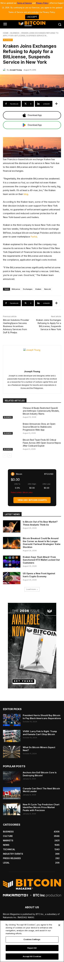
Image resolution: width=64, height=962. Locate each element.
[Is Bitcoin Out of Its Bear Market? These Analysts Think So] (11, 526)
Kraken (38, 289)
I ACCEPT (32, 17)
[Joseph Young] (5, 69)
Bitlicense (16, 289)
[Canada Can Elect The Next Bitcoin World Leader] (11, 793)
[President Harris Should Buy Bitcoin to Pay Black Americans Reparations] (11, 720)
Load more (31, 589)
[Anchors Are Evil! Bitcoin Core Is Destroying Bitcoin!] (11, 777)
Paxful (34, 236)
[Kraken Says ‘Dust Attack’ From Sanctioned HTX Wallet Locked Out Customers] (11, 562)
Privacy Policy (42, 3)
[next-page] (9, 455)
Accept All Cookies (32, 956)
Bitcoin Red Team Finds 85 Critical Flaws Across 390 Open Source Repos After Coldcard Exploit (42, 443)
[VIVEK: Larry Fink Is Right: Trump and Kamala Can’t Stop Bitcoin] (11, 736)
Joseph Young (15, 70)
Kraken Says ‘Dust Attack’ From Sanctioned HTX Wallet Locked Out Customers (41, 560)
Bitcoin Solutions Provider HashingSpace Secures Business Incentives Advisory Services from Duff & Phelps (16, 326)
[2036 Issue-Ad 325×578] (32, 645)
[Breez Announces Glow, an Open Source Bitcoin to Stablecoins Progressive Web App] (11, 428)
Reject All (32, 948)
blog (26, 194)
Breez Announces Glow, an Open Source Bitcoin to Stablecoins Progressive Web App (39, 427)
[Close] (59, 925)
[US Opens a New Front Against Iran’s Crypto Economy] (11, 578)
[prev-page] (5, 455)
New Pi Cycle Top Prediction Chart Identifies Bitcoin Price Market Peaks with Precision (41, 807)
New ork (47, 289)
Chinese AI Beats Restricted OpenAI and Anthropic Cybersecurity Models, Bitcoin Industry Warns (41, 411)
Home (5, 33)
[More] (56, 104)
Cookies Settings (32, 939)
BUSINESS (14, 33)
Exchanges (27, 289)
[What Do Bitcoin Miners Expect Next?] (11, 752)
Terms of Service (24, 3)
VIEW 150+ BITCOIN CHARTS (32, 500)
